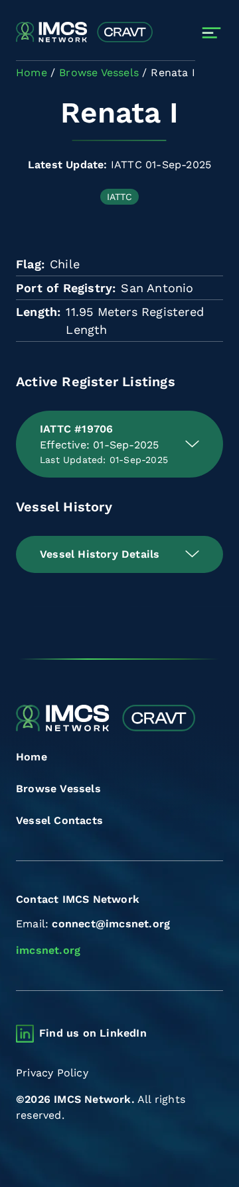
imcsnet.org (48, 950)
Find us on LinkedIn (93, 1033)
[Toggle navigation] (211, 32)
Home (31, 756)
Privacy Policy (52, 1072)
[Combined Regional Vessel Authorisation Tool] (84, 33)
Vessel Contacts (59, 820)
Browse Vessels (58, 788)
